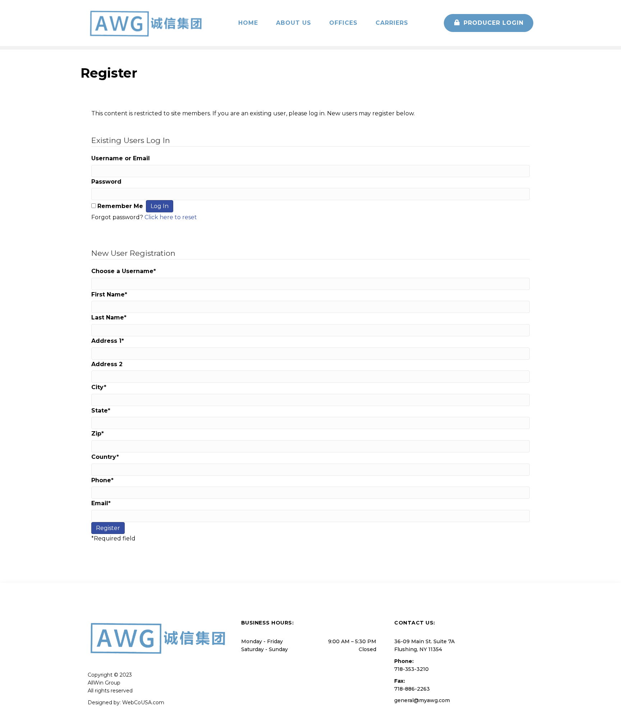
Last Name (108, 317)
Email (101, 503)
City (98, 387)
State (100, 410)
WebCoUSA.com (143, 702)
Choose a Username (123, 271)
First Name (109, 294)
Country (105, 456)
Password (106, 181)
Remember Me (120, 206)
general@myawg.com (422, 700)
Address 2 (107, 364)
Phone (102, 480)
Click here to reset (170, 217)
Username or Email (120, 158)
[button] (488, 23)
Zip (97, 433)
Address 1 (107, 340)
